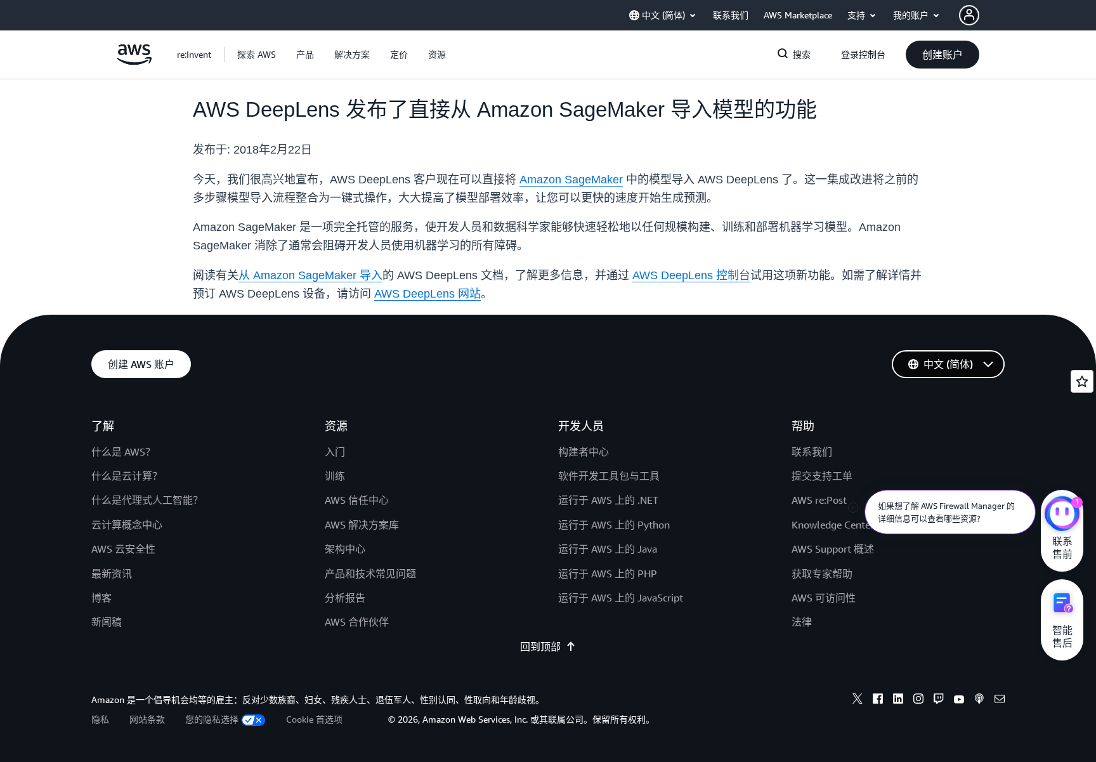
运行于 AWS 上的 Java (607, 548)
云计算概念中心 (126, 524)
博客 (101, 597)
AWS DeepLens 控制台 (691, 275)
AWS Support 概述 (833, 548)
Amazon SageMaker (571, 179)
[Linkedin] (898, 700)
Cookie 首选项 (314, 719)
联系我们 (812, 451)
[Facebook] (878, 700)
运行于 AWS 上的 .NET (608, 500)
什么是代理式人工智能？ (147, 500)
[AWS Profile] (969, 15)
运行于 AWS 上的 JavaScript (620, 597)
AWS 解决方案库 (362, 524)
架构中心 (345, 548)
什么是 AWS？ (123, 451)
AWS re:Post (819, 500)
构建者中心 (583, 451)
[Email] (1000, 700)
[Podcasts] (979, 700)
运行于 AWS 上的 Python (614, 524)
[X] (857, 700)
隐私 (100, 719)
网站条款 (147, 719)
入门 (335, 451)
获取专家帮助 (822, 573)
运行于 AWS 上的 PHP (607, 573)
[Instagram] (918, 700)
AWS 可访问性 (824, 597)
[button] (256, 54)
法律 (802, 621)
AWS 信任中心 (357, 500)
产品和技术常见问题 (370, 573)
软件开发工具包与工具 (609, 476)
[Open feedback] (1082, 381)
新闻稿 (106, 621)
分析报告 (345, 597)
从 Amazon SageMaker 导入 (310, 275)
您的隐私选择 (211, 719)
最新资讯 (111, 573)
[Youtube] (959, 700)
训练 (335, 476)
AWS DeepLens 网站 (427, 293)
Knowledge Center (833, 524)
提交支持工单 (822, 476)
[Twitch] (939, 700)
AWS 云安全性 (123, 548)
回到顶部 (540, 646)
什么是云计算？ (126, 476)
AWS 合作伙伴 (357, 621)
